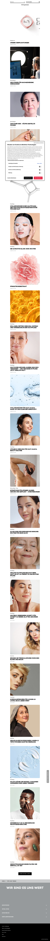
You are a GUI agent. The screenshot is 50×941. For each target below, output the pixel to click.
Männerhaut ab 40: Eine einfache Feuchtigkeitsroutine (22, 823)
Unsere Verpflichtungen (19, 42)
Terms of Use (4, 932)
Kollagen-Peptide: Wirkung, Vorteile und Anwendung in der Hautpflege (24, 326)
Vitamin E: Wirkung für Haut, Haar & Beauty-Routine (23, 449)
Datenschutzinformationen (6, 930)
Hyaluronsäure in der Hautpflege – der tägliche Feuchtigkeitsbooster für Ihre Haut (23, 207)
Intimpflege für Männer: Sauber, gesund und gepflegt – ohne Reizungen (25, 490)
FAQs (3, 934)
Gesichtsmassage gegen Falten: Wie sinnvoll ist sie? (23, 864)
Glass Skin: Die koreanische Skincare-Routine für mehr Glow (24, 532)
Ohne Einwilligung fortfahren (39, 142)
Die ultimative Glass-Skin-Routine (23, 248)
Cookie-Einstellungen (5, 926)
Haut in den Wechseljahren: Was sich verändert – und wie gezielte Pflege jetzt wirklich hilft (24, 368)
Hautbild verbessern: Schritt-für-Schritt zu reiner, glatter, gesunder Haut (24, 616)
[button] (48, 776)
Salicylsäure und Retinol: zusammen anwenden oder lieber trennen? (24, 782)
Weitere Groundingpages (6, 928)
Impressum (3, 936)
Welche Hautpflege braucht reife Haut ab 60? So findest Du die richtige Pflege (24, 574)
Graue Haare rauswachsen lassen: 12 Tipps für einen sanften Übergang (24, 741)
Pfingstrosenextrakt (18, 286)
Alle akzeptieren (38, 177)
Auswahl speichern (28, 177)
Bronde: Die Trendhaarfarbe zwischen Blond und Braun (24, 658)
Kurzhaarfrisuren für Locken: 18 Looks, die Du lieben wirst (22, 699)
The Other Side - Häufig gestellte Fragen (22, 124)
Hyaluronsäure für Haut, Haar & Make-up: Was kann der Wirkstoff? (23, 408)
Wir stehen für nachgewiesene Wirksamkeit (22, 83)
